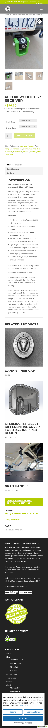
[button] (39, 21)
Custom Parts (11, 674)
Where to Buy (15, 688)
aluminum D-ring (29, 149)
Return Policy (15, 691)
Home (7, 15)
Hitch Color (10, 122)
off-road (26, 152)
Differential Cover (16, 660)
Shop (8, 657)
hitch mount (17, 152)
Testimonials (11, 678)
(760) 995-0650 (12, 2)
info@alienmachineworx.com (21, 513)
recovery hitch (35, 152)
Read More (23, 705)
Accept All (23, 718)
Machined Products (17, 15)
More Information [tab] (14, 165)
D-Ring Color (11, 128)
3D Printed (14, 667)
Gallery (9, 681)
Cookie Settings (33, 712)
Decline (13, 712)
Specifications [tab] (13, 169)
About (8, 685)
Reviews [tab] (10, 173)
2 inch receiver (16, 149)
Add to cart (24, 135)
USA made (9, 154)
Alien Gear (13, 670)
